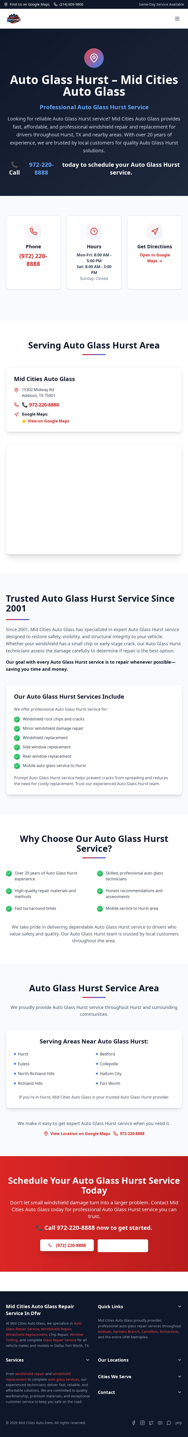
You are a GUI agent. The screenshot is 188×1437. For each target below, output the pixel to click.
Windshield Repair (56, 1329)
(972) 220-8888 (33, 260)
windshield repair (29, 1373)
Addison (104, 1331)
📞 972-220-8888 (40, 404)
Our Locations (113, 1360)
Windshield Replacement (26, 1334)
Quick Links (110, 1306)
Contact (106, 1392)
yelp (178, 1422)
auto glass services (63, 1379)
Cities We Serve (114, 1376)
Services (15, 1360)
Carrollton (149, 1331)
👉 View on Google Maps (45, 421)
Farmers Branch (126, 1331)
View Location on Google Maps (80, 1133)
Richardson (169, 1331)
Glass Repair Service (59, 1340)
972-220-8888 (41, 168)
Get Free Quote (123, 1246)
